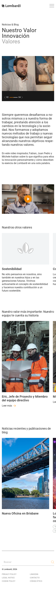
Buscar (8, 562)
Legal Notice (8, 578)
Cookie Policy (8, 581)
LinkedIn (34, 574)
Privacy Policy (9, 574)
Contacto (35, 578)
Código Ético (36, 581)
